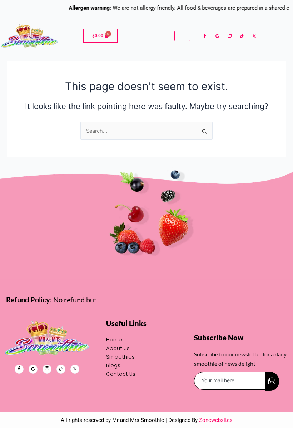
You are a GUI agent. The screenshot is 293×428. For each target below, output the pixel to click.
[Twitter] (254, 35)
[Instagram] (230, 35)
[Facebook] (205, 35)
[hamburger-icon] (182, 36)
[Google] (217, 35)
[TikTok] (242, 35)
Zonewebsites (216, 420)
